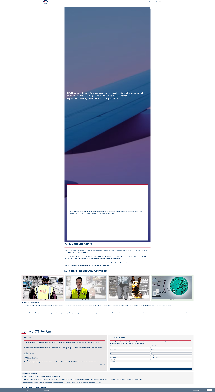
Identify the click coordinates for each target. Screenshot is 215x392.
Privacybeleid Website (30, 357)
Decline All (203, 390)
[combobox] (130, 359)
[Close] (213, 390)
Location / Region (154, 357)
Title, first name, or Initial (114, 345)
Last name (153, 345)
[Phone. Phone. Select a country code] (153, 355)
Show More (102, 364)
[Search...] (168, 2)
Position (152, 349)
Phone (152, 353)
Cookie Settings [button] (196, 390)
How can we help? (113, 361)
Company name (113, 349)
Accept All (209, 390)
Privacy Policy (33, 358)
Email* (111, 353)
